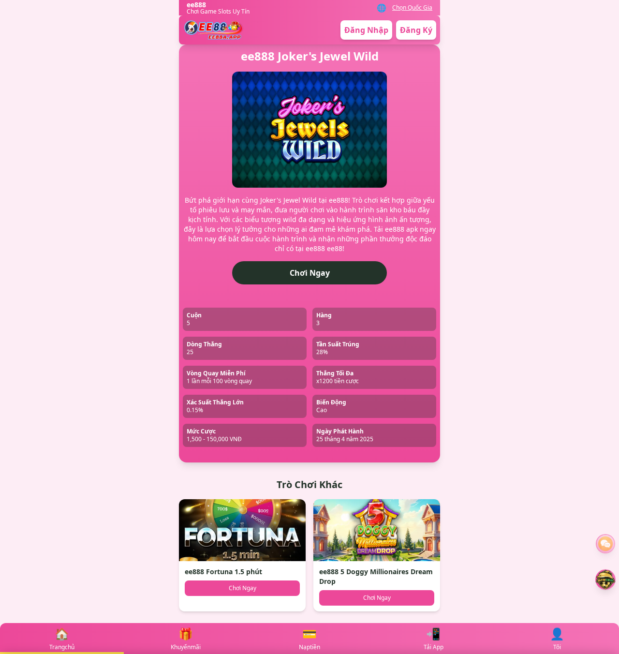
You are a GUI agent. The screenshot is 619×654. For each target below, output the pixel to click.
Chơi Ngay (310, 273)
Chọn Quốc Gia (412, 8)
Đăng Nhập (366, 30)
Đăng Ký (416, 30)
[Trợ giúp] (605, 543)
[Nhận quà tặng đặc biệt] (605, 579)
